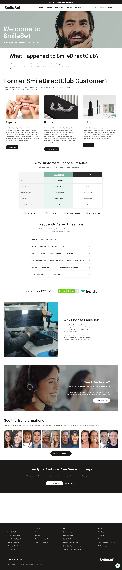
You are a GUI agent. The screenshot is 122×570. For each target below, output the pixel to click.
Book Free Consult (101, 400)
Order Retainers (52, 149)
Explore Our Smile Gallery (61, 453)
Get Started (12, 147)
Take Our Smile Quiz (54, 483)
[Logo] (12, 7)
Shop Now (88, 145)
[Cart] (116, 8)
